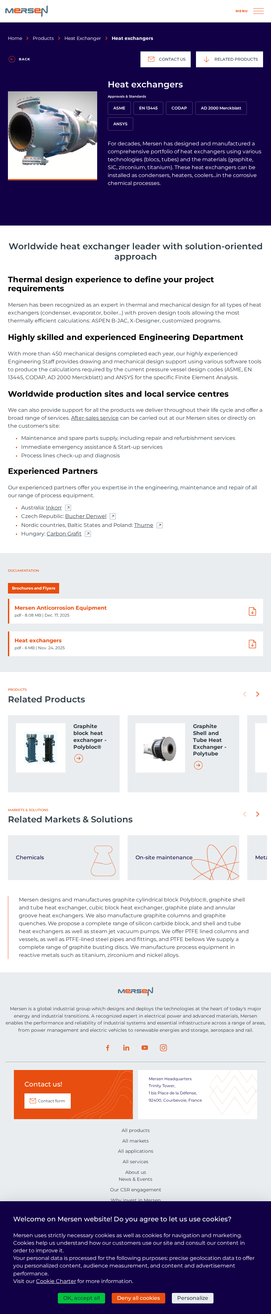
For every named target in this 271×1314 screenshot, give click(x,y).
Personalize (192, 1298)
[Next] (257, 694)
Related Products (236, 59)
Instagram (163, 1047)
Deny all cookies (138, 1298)
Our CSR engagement (135, 1190)
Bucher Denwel (85, 516)
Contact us (172, 59)
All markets (135, 1141)
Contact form (51, 1100)
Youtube (144, 1047)
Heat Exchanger (82, 38)
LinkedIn (126, 1047)
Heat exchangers (38, 640)
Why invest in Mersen (136, 1200)
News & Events (135, 1179)
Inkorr (54, 508)
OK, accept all (81, 1298)
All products (136, 1130)
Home (15, 38)
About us (135, 1172)
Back (24, 59)
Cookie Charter (56, 1281)
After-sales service (95, 418)
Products (43, 38)
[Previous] (244, 694)
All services (135, 1162)
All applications (135, 1151)
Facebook (107, 1047)
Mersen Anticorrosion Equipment (61, 608)
